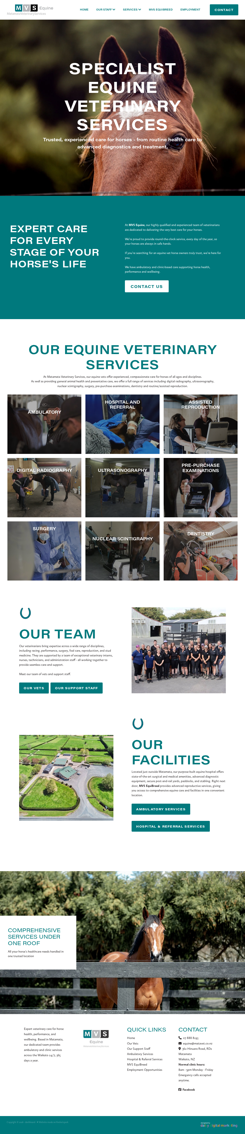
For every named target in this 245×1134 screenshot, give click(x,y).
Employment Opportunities (144, 1070)
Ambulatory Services (140, 1054)
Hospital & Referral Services (144, 1059)
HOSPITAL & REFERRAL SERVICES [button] (170, 826)
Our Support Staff (138, 1048)
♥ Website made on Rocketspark (52, 1122)
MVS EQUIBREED (161, 9)
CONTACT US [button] (147, 286)
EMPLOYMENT (190, 9)
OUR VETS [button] (34, 688)
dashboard (30, 1122)
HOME (84, 9)
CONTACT (224, 10)
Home (131, 1038)
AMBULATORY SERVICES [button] (161, 809)
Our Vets (132, 1043)
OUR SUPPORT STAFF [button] (76, 688)
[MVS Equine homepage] (30, 10)
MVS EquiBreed (137, 1064)
